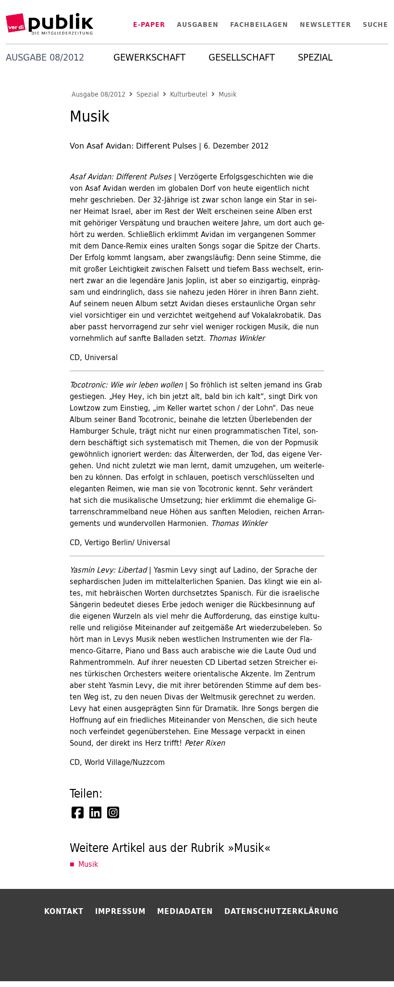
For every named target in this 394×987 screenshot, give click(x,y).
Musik (227, 94)
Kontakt (64, 911)
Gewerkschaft (149, 57)
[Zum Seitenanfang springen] (361, 960)
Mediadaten (185, 911)
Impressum (120, 911)
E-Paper (149, 24)
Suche (375, 24)
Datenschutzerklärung (281, 911)
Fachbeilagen (259, 24)
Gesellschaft (242, 57)
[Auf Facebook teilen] (78, 812)
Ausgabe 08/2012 (98, 94)
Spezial (315, 57)
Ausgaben (198, 24)
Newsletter (325, 24)
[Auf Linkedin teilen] (96, 812)
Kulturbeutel (189, 94)
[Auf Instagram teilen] (114, 812)
